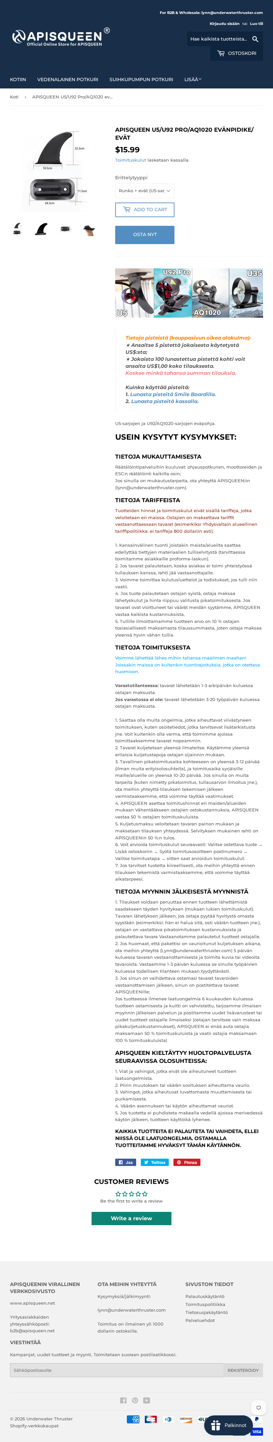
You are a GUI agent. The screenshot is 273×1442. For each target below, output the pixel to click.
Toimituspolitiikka (205, 1304)
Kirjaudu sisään (225, 23)
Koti (14, 96)
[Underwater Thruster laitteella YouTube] (146, 1401)
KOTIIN (18, 79)
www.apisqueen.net (32, 1303)
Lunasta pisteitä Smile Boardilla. (173, 394)
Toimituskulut (130, 160)
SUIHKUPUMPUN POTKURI (141, 79)
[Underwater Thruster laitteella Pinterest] (135, 1401)
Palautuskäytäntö (204, 1296)
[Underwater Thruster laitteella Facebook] (123, 1401)
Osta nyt (145, 234)
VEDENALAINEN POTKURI (67, 79)
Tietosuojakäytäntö (206, 1312)
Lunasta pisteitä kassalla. (165, 401)
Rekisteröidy (243, 1370)
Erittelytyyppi (131, 178)
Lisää (191, 79)
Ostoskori (241, 53)
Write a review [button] (131, 1218)
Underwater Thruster (49, 1418)
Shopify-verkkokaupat (34, 1425)
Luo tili (256, 23)
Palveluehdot (200, 1320)
